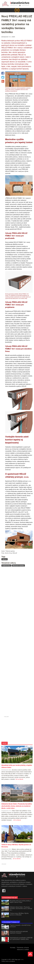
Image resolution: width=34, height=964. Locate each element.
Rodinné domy (6, 565)
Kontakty (12, 947)
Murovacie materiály (18, 565)
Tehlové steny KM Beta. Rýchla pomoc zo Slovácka (19, 914)
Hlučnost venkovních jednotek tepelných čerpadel (19, 932)
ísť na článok (19, 779)
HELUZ (4, 559)
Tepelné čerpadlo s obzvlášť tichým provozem (20, 926)
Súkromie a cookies (23, 949)
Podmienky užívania (23, 947)
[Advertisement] (17, 641)
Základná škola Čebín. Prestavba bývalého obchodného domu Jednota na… (21, 908)
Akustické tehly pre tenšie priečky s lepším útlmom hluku (20, 901)
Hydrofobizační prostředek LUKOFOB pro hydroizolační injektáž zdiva (21, 938)
